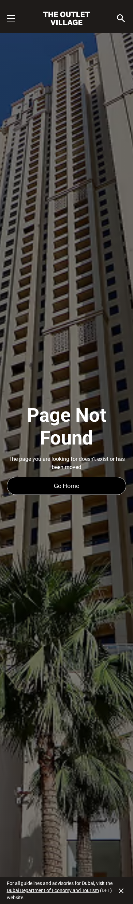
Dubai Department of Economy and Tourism (53, 890)
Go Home (66, 485)
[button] (15, 18)
